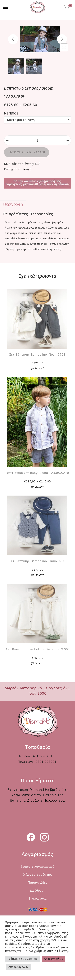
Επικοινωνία (38, 898)
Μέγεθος (11, 113)
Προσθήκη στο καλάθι (27, 152)
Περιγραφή (13, 204)
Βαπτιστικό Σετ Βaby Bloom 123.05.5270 (37, 473)
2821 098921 (46, 762)
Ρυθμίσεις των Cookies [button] (22, 958)
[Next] (62, 39)
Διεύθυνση (37, 890)
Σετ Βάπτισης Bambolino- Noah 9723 (37, 354)
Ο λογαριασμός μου (38, 874)
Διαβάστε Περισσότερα (46, 800)
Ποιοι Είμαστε (37, 780)
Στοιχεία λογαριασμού (37, 866)
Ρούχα (27, 169)
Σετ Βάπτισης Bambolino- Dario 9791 (37, 561)
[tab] (37, 204)
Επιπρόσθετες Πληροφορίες (28, 214)
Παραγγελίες (37, 882)
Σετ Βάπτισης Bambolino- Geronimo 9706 (37, 649)
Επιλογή (39, 368)
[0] (66, 7)
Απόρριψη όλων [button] (18, 966)
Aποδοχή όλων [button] (53, 958)
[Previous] (13, 39)
